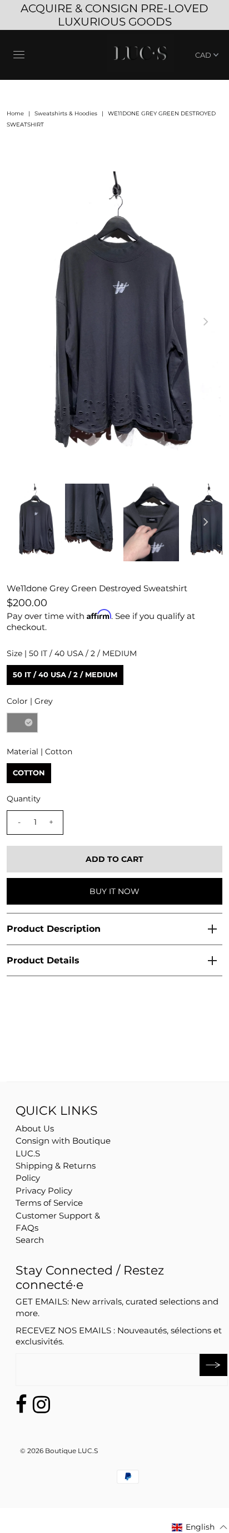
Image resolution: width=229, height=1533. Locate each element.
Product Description (54, 928)
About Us (35, 1128)
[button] (200, 1527)
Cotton (29, 772)
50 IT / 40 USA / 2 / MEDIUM (65, 674)
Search (30, 1240)
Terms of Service (49, 1202)
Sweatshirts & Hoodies (65, 113)
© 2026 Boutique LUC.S (59, 1450)
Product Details (43, 960)
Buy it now (114, 891)
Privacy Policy (44, 1190)
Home (15, 113)
